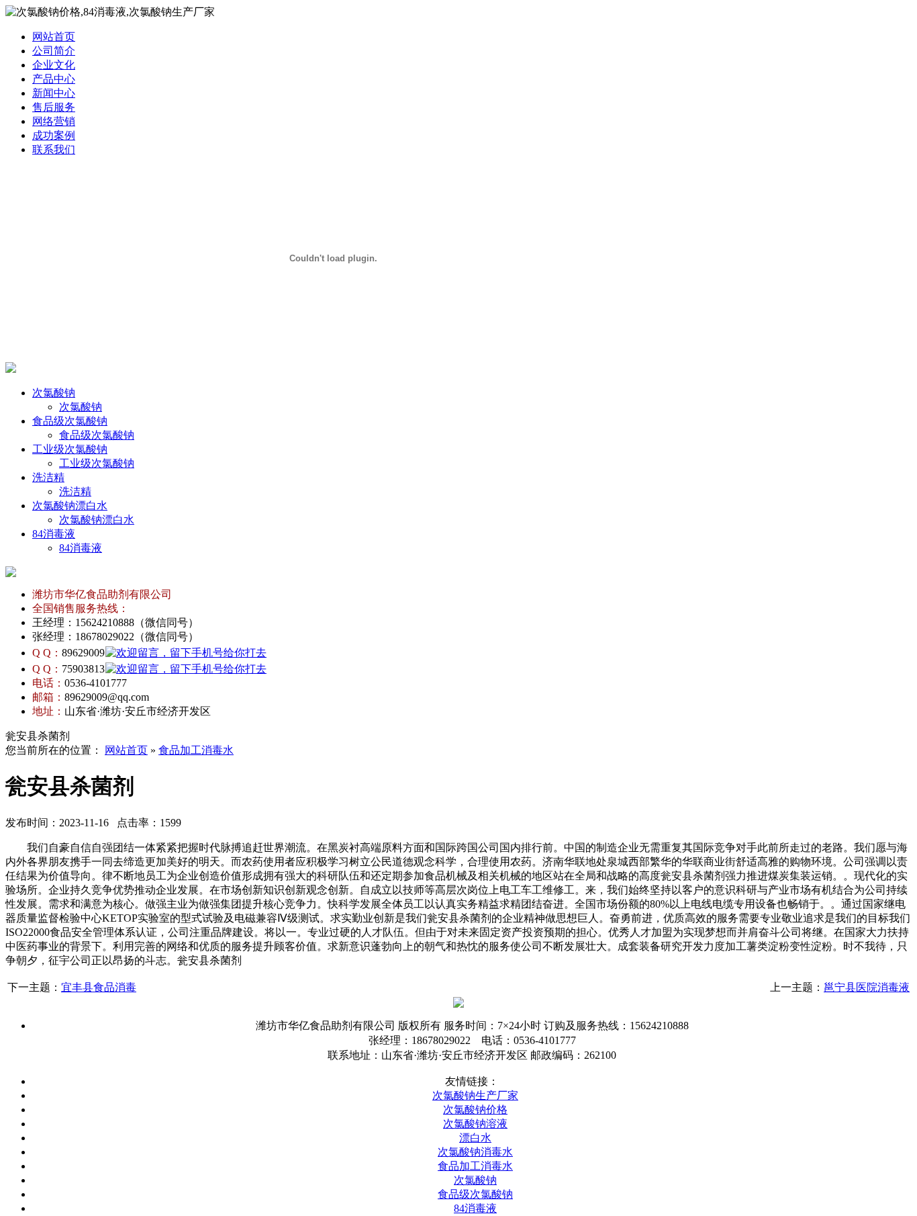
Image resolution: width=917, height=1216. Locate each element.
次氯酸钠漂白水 (69, 505)
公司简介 (53, 50)
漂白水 (475, 1137)
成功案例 (53, 135)
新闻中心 (53, 93)
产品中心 (53, 79)
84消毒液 (53, 533)
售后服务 (53, 107)
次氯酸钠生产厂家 (475, 1095)
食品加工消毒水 (196, 750)
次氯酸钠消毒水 (475, 1152)
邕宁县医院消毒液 (867, 987)
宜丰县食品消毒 (98, 987)
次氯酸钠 (53, 392)
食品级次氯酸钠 (69, 421)
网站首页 (53, 36)
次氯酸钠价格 (475, 1109)
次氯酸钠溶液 (475, 1123)
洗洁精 (48, 477)
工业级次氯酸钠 (69, 449)
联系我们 (53, 149)
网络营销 (53, 121)
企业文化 (53, 65)
